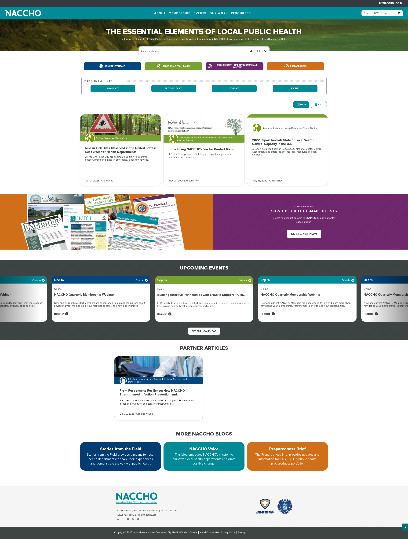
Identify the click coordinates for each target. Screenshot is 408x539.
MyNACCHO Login (390, 3)
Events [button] (200, 13)
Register (59, 313)
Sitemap (241, 532)
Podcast (234, 88)
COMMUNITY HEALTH (115, 66)
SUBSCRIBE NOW (304, 234)
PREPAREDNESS (298, 66)
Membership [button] (179, 13)
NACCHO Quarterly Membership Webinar (84, 295)
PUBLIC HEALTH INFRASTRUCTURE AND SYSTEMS (237, 66)
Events (295, 88)
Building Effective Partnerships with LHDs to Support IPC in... (201, 295)
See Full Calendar (204, 331)
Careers (193, 532)
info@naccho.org (147, 514)
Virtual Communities (209, 532)
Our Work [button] (219, 13)
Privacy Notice (228, 532)
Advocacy (113, 88)
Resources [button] (241, 13)
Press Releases (173, 88)
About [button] (160, 13)
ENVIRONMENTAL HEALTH (176, 66)
